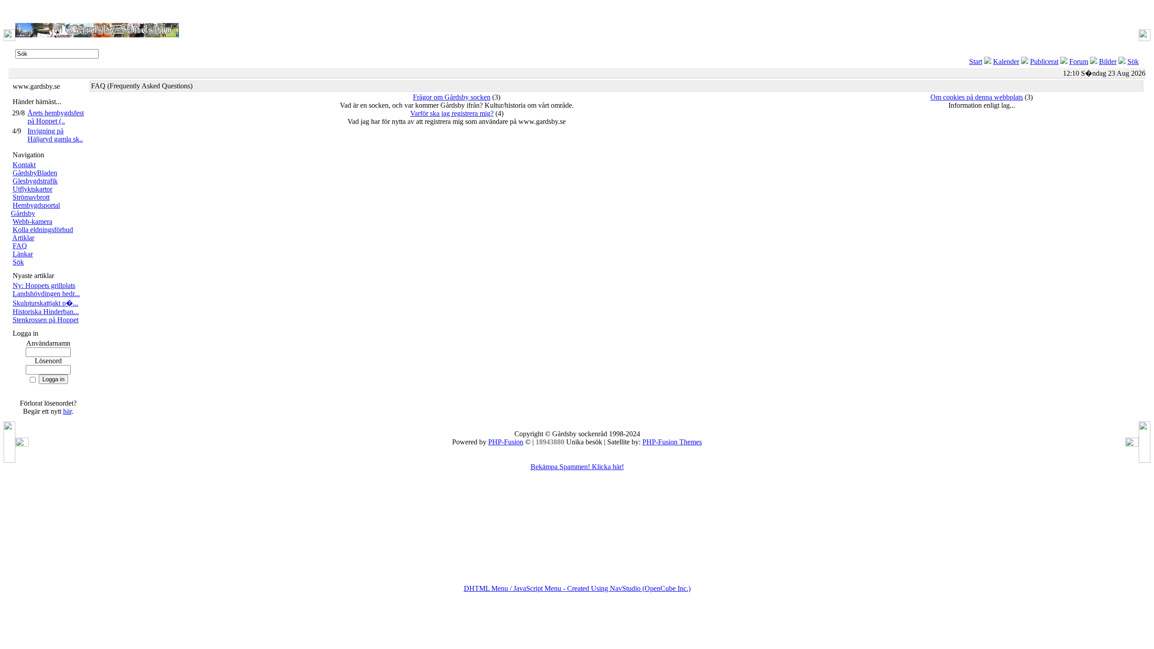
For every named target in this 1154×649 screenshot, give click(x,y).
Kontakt (24, 165)
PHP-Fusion (505, 442)
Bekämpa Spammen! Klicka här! (577, 467)
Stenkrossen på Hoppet (45, 320)
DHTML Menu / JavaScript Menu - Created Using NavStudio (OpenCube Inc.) (577, 588)
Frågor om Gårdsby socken (451, 97)
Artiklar (23, 238)
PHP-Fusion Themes (672, 442)
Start (975, 61)
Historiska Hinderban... (46, 311)
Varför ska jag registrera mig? (452, 113)
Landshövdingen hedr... (46, 293)
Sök (1133, 61)
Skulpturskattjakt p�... (45, 303)
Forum (1078, 61)
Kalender (1006, 61)
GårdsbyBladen (35, 173)
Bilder (1108, 61)
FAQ (20, 246)
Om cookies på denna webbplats (976, 97)
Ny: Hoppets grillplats (44, 285)
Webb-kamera (32, 221)
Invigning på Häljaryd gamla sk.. (55, 135)
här (67, 411)
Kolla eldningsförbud (43, 229)
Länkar (23, 254)
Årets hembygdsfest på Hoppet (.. (55, 117)
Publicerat (1044, 61)
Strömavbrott (31, 197)
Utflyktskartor (32, 189)
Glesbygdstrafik (35, 181)
